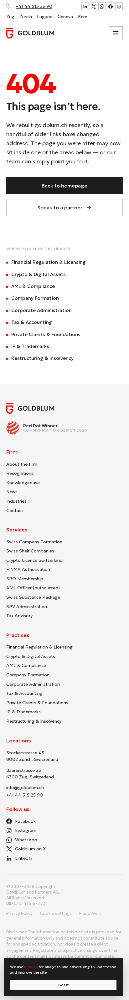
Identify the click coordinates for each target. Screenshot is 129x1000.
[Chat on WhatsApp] (102, 6)
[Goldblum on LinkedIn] (85, 6)
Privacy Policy (19, 913)
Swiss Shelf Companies (30, 551)
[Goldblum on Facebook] (110, 6)
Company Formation (35, 298)
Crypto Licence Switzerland (34, 560)
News (12, 492)
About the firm (21, 464)
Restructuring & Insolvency (42, 358)
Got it (63, 984)
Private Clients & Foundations (45, 334)
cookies (31, 966)
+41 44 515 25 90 (34, 6)
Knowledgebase (23, 482)
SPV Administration (26, 606)
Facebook (25, 821)
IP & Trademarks (30, 346)
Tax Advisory (19, 615)
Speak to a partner (59, 207)
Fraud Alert (90, 913)
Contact (14, 510)
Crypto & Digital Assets (38, 274)
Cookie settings (56, 913)
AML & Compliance (33, 286)
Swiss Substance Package (33, 597)
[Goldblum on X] (93, 6)
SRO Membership (24, 579)
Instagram (25, 830)
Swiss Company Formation (34, 542)
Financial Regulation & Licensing (48, 262)
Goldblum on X (30, 849)
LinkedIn (23, 858)
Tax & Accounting (31, 322)
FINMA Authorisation (28, 569)
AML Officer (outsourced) (33, 588)
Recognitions (20, 473)
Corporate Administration (41, 310)
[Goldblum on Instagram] (119, 6)
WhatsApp (26, 840)
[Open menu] (116, 33)
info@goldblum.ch (25, 787)
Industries (16, 501)
